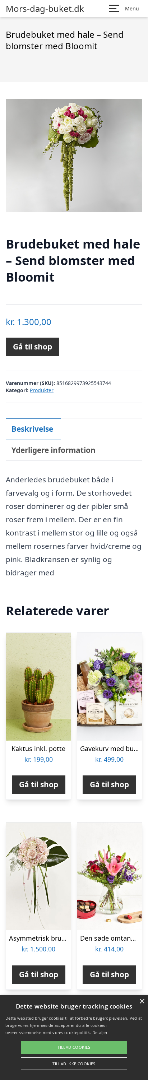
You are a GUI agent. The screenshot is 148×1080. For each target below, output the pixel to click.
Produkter (42, 390)
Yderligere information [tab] (53, 450)
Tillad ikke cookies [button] (74, 1063)
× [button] (141, 1001)
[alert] (74, 1037)
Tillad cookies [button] (74, 1047)
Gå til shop (32, 347)
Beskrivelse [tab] (32, 429)
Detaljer (99, 1032)
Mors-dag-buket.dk (45, 8)
